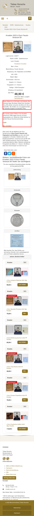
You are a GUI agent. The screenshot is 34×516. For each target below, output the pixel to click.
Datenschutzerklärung (12, 470)
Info (24, 313)
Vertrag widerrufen (9, 478)
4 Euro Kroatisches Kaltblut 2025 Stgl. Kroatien (16, 425)
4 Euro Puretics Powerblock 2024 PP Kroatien (17, 396)
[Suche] (7, 18)
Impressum (9, 468)
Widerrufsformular (11, 474)
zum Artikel (22, 284)
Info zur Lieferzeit (13, 499)
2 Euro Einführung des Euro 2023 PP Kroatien (17, 338)
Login (4, 122)
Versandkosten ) (18, 98)
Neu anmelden (7, 126)
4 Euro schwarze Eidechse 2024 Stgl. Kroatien (17, 281)
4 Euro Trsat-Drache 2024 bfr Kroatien (15, 367)
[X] (7, 458)
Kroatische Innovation (20, 64)
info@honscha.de (22, 10)
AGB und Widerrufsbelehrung (14, 466)
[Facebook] (4, 458)
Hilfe (7, 472)
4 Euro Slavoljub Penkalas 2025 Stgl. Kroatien (17, 310)
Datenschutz (17, 508)
